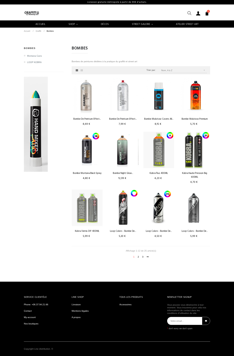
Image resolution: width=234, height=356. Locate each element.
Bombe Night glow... (123, 173)
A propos (76, 317)
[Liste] (82, 70)
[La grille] (77, 70)
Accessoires (125, 304)
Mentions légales (80, 311)
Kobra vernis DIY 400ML (87, 231)
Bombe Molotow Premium (195, 119)
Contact (28, 311)
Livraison (76, 304)
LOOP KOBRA (34, 62)
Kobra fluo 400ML (159, 173)
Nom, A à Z (183, 70)
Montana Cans (34, 56)
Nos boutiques (31, 323)
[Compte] (198, 13)
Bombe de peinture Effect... (87, 119)
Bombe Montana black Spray (87, 173)
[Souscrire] (206, 321)
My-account (30, 317)
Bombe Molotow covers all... (158, 119)
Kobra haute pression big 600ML (194, 175)
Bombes (29, 48)
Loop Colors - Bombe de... (123, 231)
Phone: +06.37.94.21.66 (36, 304)
